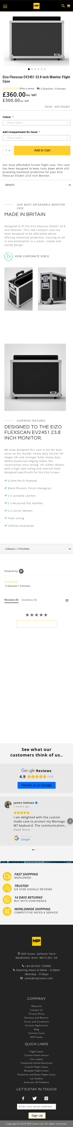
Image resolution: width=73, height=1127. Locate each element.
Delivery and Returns (36, 1017)
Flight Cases (37, 1051)
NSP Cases (36, 1037)
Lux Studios (36, 1078)
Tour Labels (36, 1059)
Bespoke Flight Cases (36, 1070)
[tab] (36, 184)
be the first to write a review (36, 624)
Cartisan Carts (36, 1033)
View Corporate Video (32, 256)
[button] (28, 68)
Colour (7, 117)
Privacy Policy (36, 1013)
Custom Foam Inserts (36, 1055)
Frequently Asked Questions (37, 1062)
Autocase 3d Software (36, 1082)
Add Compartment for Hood (20, 132)
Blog (36, 1029)
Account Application (36, 1025)
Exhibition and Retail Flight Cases (36, 1074)
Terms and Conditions (36, 1021)
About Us (36, 1006)
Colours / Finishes (17, 548)
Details (10, 184)
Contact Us (36, 1010)
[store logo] (36, 6)
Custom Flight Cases (36, 1066)
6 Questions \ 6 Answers (53, 88)
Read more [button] (22, 830)
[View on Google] (8, 804)
